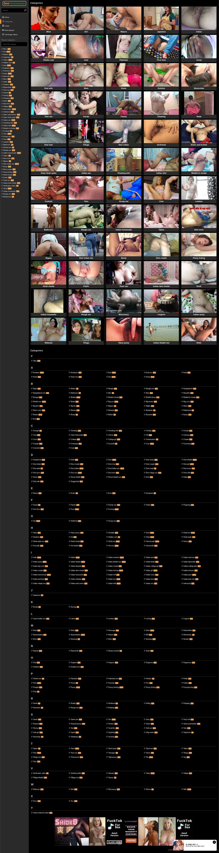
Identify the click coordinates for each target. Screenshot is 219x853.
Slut (73, 728)
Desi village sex (153, 473)
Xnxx (36, 801)
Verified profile (77, 773)
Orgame (75, 662)
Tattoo (187, 748)
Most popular (9, 30)
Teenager (113, 753)
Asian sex (75, 377)
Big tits (74, 406)
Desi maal (150, 468)
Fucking (113, 509)
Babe (36, 389)
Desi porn (38, 473)
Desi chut (113, 464)
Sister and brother (11, 114)
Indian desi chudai (11, 183)
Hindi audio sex (40, 541)
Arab (186, 372)
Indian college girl (153, 566)
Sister (7, 82)
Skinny (37, 728)
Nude (6, 101)
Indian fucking (115, 570)
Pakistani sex (114, 679)
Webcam (38, 789)
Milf (148, 635)
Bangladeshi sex (41, 393)
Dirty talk (38, 481)
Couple (187, 439)
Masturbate (9, 87)
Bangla (112, 389)
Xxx (73, 801)
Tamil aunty (114, 748)
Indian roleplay (77, 579)
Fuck (74, 509)
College (75, 439)
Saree (37, 719)
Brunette (150, 414)
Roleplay (188, 703)
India (37, 557)
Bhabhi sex (39, 402)
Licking (149, 619)
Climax (112, 435)
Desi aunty (151, 460)
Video (149, 773)
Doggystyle (76, 481)
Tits (149, 757)
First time (8, 71)
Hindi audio (189, 537)
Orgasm (113, 662)
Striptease (75, 737)
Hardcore (188, 533)
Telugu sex (38, 757)
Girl (6, 52)
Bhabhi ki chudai (11, 128)
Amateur (38, 372)
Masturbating (39, 635)
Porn (37, 683)
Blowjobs (150, 410)
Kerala (7, 93)
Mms (6, 49)
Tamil (74, 748)
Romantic (38, 708)
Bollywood (188, 410)
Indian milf (113, 575)
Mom (6, 79)
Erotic (74, 493)
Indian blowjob (77, 566)
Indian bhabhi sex (116, 562)
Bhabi (74, 402)
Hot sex (113, 546)
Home (6, 17)
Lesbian (7, 142)
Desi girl (188, 464)
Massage (113, 630)
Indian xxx (151, 583)
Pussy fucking (115, 687)
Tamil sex (8, 180)
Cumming (188, 444)
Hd (73, 537)
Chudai (187, 431)
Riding (149, 703)
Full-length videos (11, 34)
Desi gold (38, 468)
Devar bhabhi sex (116, 477)
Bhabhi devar (152, 397)
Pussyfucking (190, 687)
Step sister (151, 732)
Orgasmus (189, 662)
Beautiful (188, 393)
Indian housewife (11, 191)
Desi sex (75, 473)
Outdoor (8, 84)
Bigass (7, 161)
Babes (74, 389)
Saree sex (76, 719)
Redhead (112, 703)
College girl (114, 439)
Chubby (150, 431)
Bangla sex (9, 150)
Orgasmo (150, 662)
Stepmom (188, 732)
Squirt (74, 732)
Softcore (150, 728)
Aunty (7, 73)
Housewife (151, 546)
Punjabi (37, 687)
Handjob (113, 533)
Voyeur (112, 777)
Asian (36, 377)
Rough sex (8, 194)
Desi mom (8, 158)
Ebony (37, 493)
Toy (186, 757)
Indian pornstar (40, 579)
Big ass (113, 402)
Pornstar (113, 683)
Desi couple (9, 169)
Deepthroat (39, 460)
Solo (186, 728)
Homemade (152, 541)
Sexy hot (188, 719)
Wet (73, 789)
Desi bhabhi (189, 460)
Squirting (113, 732)
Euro (111, 493)
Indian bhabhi (77, 562)
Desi (14, 3)
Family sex (114, 505)
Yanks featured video (42, 813)
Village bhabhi (40, 777)
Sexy (149, 719)
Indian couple (39, 570)
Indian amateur (115, 557)
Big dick (37, 406)
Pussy (75, 687)
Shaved (37, 724)
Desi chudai (76, 464)
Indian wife (9, 125)
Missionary (8, 197)
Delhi (74, 460)
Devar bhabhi (77, 477)
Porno (74, 683)
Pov (148, 683)
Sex (111, 719)
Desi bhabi (38, 464)
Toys (36, 761)
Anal (6, 65)
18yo (36, 361)
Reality (74, 703)
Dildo (186, 477)
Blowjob (112, 410)
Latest (6, 26)
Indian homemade (12, 153)
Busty (7, 166)
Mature (7, 54)
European (150, 493)
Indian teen (151, 579)
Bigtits (149, 406)
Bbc (111, 393)
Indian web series (78, 583)
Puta (36, 691)
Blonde (74, 410)
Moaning (75, 639)
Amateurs (75, 372)
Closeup (188, 435)
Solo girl (37, 732)
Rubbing (113, 708)
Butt (36, 419)
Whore (149, 789)
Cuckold (7, 131)
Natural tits (76, 651)
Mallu (74, 630)
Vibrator (112, 773)
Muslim (187, 639)
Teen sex (8, 90)
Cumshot (38, 448)
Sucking (113, 737)
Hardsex (38, 537)
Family (7, 95)
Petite (187, 679)
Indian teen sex (190, 579)
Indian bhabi (151, 562)
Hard (149, 533)
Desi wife (8, 76)
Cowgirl (37, 444)
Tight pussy (114, 757)
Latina (74, 619)
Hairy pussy (76, 533)
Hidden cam (9, 62)
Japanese (8, 57)
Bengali (37, 397)
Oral (36, 662)
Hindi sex (113, 541)
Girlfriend (8, 112)
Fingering (188, 505)
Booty (74, 414)
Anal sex (150, 372)
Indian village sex (41, 583)
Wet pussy (114, 789)
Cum (149, 444)
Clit (148, 435)
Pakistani (8, 68)
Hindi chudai (9, 175)
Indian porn (189, 575)
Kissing (74, 607)
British (111, 414)
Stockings (38, 737)
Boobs (37, 414)
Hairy (36, 533)
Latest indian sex (41, 619)
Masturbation (77, 635)
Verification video (10, 186)
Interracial (188, 583)
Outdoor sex (76, 667)
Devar (37, 477)
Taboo (6, 156)
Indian (7, 60)
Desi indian (9, 109)
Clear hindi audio (11, 117)
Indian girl (151, 570)
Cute (6, 139)
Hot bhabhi (76, 546)
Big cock (188, 402)
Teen (7, 134)
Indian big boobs (191, 562)
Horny (187, 541)
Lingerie (188, 619)
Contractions (151, 439)
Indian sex (9, 120)
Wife (187, 789)
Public (7, 177)
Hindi (7, 188)
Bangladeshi (189, 389)
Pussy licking (9, 172)
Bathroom (8, 145)
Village (7, 106)
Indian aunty (39, 562)
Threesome (76, 757)
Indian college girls (191, 566)
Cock (36, 439)
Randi (36, 703)
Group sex (8, 136)
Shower (112, 724)
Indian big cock (40, 566)
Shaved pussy (77, 724)
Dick (149, 477)
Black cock (39, 410)
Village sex (76, 777)
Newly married (115, 651)
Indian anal (151, 557)
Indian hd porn (190, 570)
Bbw (149, 393)
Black (187, 406)
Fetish (149, 505)
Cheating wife (10, 123)
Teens (149, 753)
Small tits (113, 728)
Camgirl (37, 431)
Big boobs (151, 402)
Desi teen (8, 104)
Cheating (8, 98)
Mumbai (150, 639)
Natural (37, 651)
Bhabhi (75, 397)
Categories (8, 21)
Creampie (75, 444)
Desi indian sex (10, 164)
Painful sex (8, 147)
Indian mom (151, 575)
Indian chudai (114, 566)
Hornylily (38, 546)
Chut (36, 435)
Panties (149, 679)
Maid (36, 630)
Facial (36, 505)
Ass (111, 377)
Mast (149, 630)
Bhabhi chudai (115, 397)
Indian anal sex (190, 557)
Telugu (187, 753)
